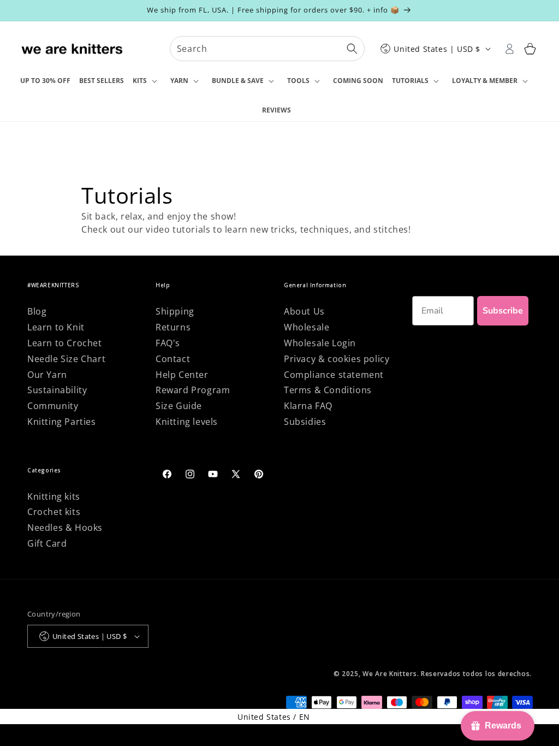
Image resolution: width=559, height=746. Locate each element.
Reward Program (193, 390)
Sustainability (57, 390)
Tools (298, 80)
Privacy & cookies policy (336, 359)
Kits (140, 80)
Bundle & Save (238, 80)
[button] (147, 81)
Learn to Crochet (64, 343)
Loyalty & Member (485, 80)
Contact (173, 359)
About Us (304, 311)
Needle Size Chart (66, 359)
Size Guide (179, 406)
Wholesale (306, 327)
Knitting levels (187, 422)
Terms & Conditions (328, 390)
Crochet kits (53, 512)
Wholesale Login (320, 343)
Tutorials (410, 80)
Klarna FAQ (308, 406)
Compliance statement (334, 375)
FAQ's (168, 343)
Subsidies (305, 422)
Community (52, 406)
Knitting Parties (61, 422)
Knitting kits (53, 496)
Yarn (179, 80)
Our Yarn (47, 375)
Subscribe (503, 311)
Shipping (175, 311)
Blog (36, 311)
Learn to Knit (56, 327)
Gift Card (47, 543)
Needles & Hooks (65, 528)
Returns (173, 327)
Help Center (182, 375)
